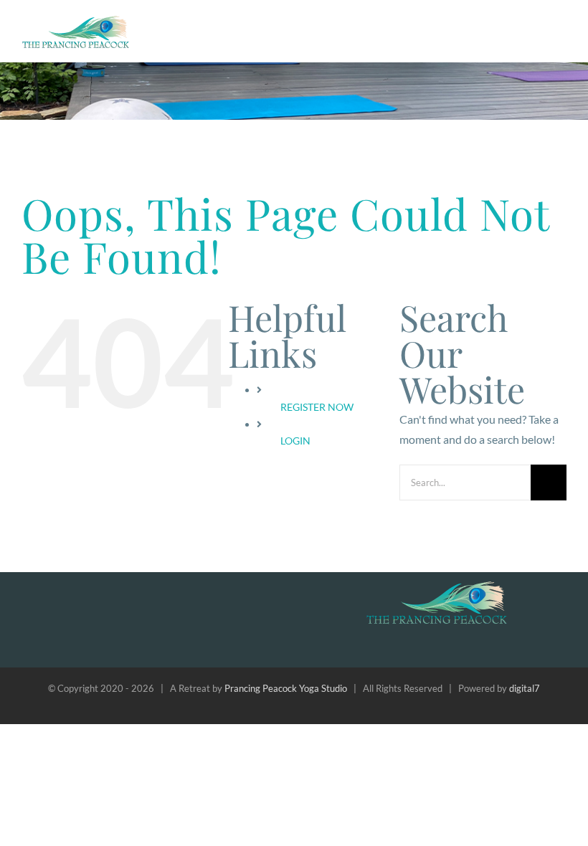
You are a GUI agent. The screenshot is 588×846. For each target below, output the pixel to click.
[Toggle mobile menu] (560, 27)
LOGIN (295, 440)
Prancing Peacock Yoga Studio (285, 688)
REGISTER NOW (317, 407)
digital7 (524, 688)
